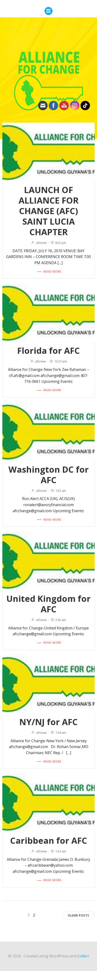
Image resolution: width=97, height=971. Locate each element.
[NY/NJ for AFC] (48, 683)
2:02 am (60, 620)
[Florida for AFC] (48, 312)
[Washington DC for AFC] (48, 431)
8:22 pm (60, 243)
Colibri (83, 956)
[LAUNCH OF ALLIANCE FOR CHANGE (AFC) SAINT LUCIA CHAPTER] (48, 151)
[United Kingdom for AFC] (48, 560)
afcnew (41, 243)
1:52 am (60, 851)
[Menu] (48, 11)
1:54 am (60, 732)
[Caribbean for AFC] (48, 802)
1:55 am (60, 491)
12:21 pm (60, 361)
